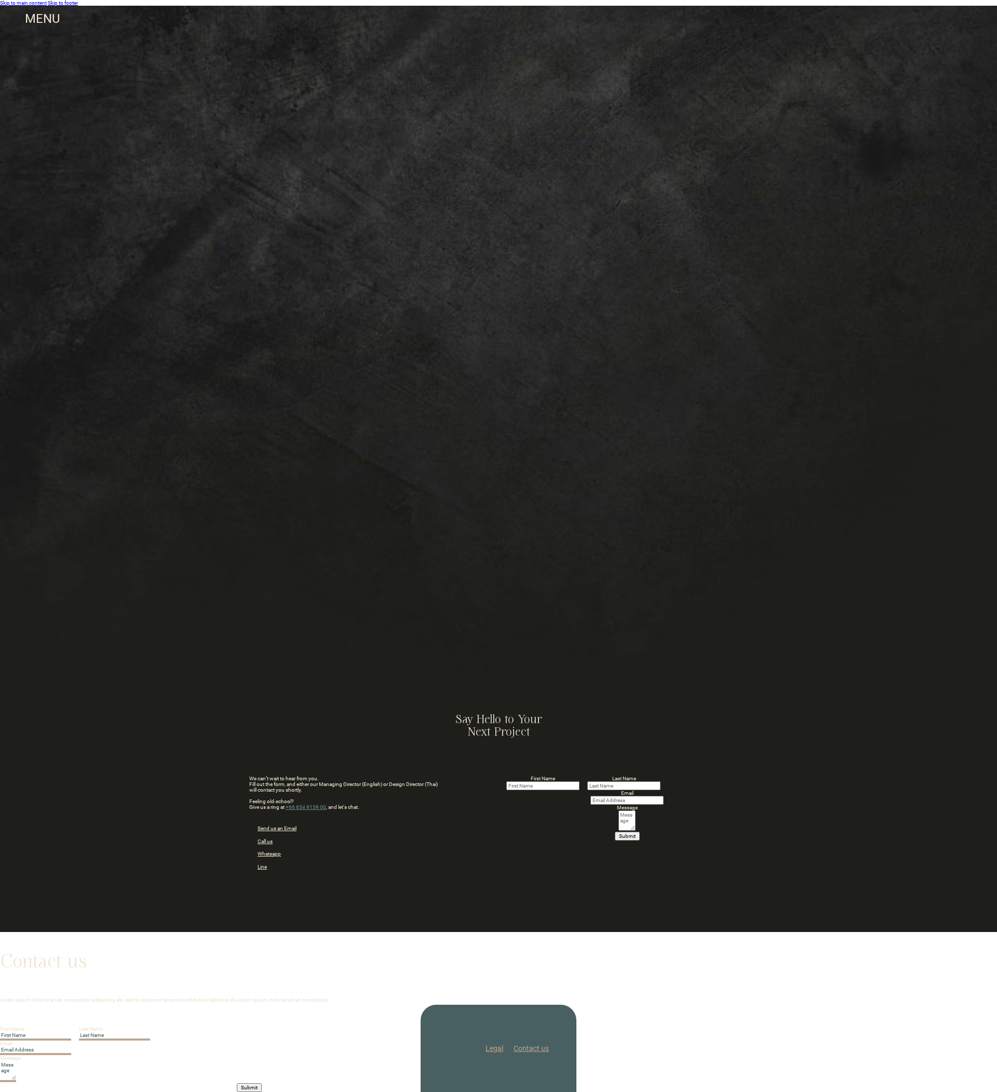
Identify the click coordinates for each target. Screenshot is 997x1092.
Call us (265, 841)
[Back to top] (976, 1079)
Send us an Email (277, 828)
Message (627, 807)
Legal (494, 1048)
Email (627, 793)
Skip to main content (23, 3)
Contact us (531, 1048)
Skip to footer (63, 3)
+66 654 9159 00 (306, 807)
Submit (627, 836)
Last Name (624, 778)
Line (262, 867)
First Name (543, 778)
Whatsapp (269, 854)
